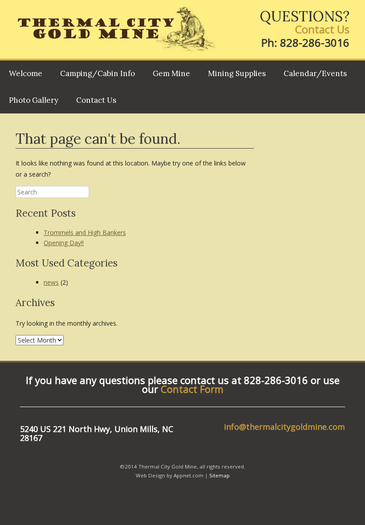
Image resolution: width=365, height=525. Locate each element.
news (51, 282)
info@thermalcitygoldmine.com (284, 426)
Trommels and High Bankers (85, 232)
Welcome (25, 73)
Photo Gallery (33, 100)
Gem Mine (171, 73)
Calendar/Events (315, 73)
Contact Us (322, 29)
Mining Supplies (237, 73)
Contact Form (192, 389)
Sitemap (219, 475)
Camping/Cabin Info (97, 73)
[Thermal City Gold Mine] (117, 29)
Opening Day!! (64, 242)
